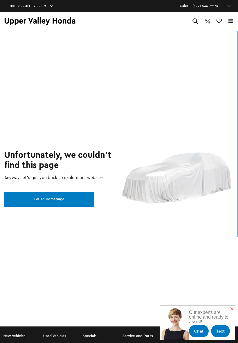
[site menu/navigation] (231, 21)
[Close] (232, 309)
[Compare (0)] (207, 21)
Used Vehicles (54, 336)
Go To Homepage (49, 199)
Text (220, 331)
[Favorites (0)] (219, 21)
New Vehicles (14, 336)
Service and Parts (137, 336)
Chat (198, 331)
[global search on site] (195, 21)
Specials (90, 336)
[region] (119, 186)
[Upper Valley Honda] (39, 21)
